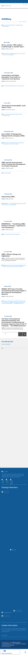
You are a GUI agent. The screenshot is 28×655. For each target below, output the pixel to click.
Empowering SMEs (8, 197)
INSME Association (16, 642)
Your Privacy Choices (12, 650)
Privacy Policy (4, 635)
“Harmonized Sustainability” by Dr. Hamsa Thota (14, 106)
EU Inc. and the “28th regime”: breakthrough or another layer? (13, 46)
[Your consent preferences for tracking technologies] (25, 652)
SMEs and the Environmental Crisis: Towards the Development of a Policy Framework (13, 164)
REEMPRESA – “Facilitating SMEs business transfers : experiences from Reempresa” (13, 225)
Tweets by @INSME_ (6, 344)
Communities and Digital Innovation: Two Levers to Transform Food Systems (11, 77)
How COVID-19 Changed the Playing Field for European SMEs (13, 135)
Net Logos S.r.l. (8, 646)
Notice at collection (7, 653)
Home (20, 21)
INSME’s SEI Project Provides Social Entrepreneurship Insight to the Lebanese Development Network (14, 291)
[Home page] (14, 5)
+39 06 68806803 (16, 643)
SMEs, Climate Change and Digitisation (11, 255)
